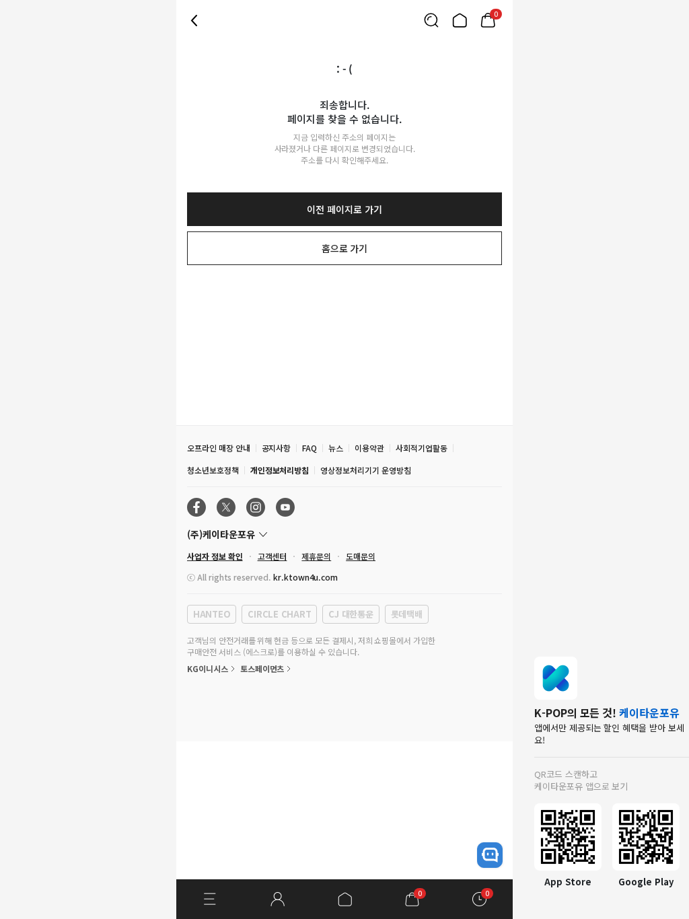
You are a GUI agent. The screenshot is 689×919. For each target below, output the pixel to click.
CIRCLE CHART (279, 614)
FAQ (309, 447)
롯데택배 (407, 614)
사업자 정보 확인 (215, 556)
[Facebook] (196, 507)
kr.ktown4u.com (305, 577)
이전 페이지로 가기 (344, 209)
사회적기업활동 (421, 447)
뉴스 (335, 447)
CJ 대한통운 (350, 614)
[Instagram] (255, 507)
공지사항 (276, 447)
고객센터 (272, 556)
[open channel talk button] (490, 855)
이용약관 (369, 447)
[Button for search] (431, 20)
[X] (226, 507)
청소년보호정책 (213, 470)
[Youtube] (285, 507)
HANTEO (211, 614)
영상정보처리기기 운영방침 (365, 470)
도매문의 (360, 556)
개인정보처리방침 (280, 470)
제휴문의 (316, 556)
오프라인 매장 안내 (218, 447)
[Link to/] (459, 20)
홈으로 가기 (345, 248)
